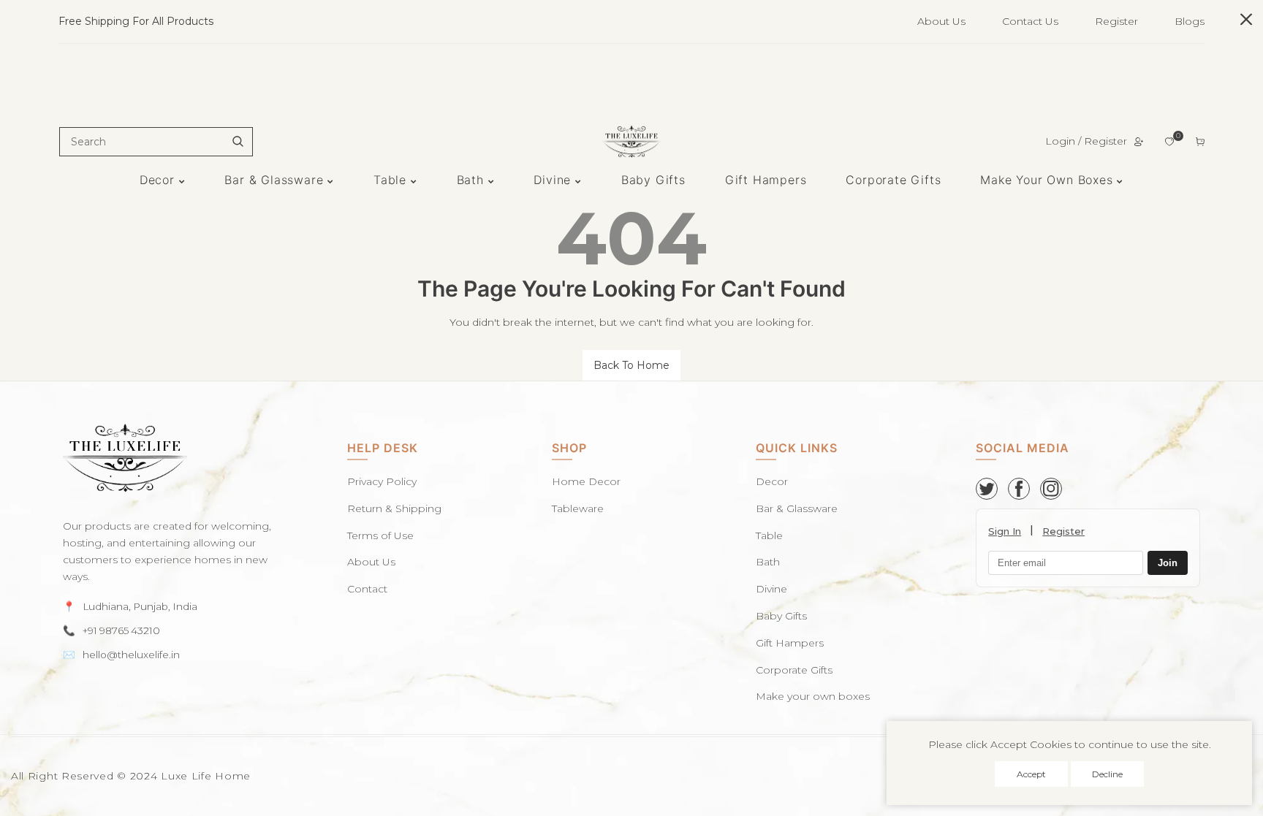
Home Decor (586, 481)
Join (1167, 562)
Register (1116, 21)
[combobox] (156, 141)
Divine (771, 588)
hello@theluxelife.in (131, 654)
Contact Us (1030, 21)
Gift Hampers (790, 642)
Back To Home (631, 365)
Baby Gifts (781, 615)
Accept (1031, 774)
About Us (941, 21)
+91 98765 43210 (121, 630)
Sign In (1004, 531)
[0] (1169, 141)
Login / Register (1086, 141)
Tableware (578, 508)
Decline (1107, 774)
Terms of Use (380, 535)
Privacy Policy (382, 481)
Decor (772, 481)
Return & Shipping (394, 508)
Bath (768, 561)
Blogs (1190, 21)
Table (769, 535)
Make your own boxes (813, 696)
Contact (367, 588)
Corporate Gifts (794, 669)
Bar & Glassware (797, 508)
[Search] (237, 141)
